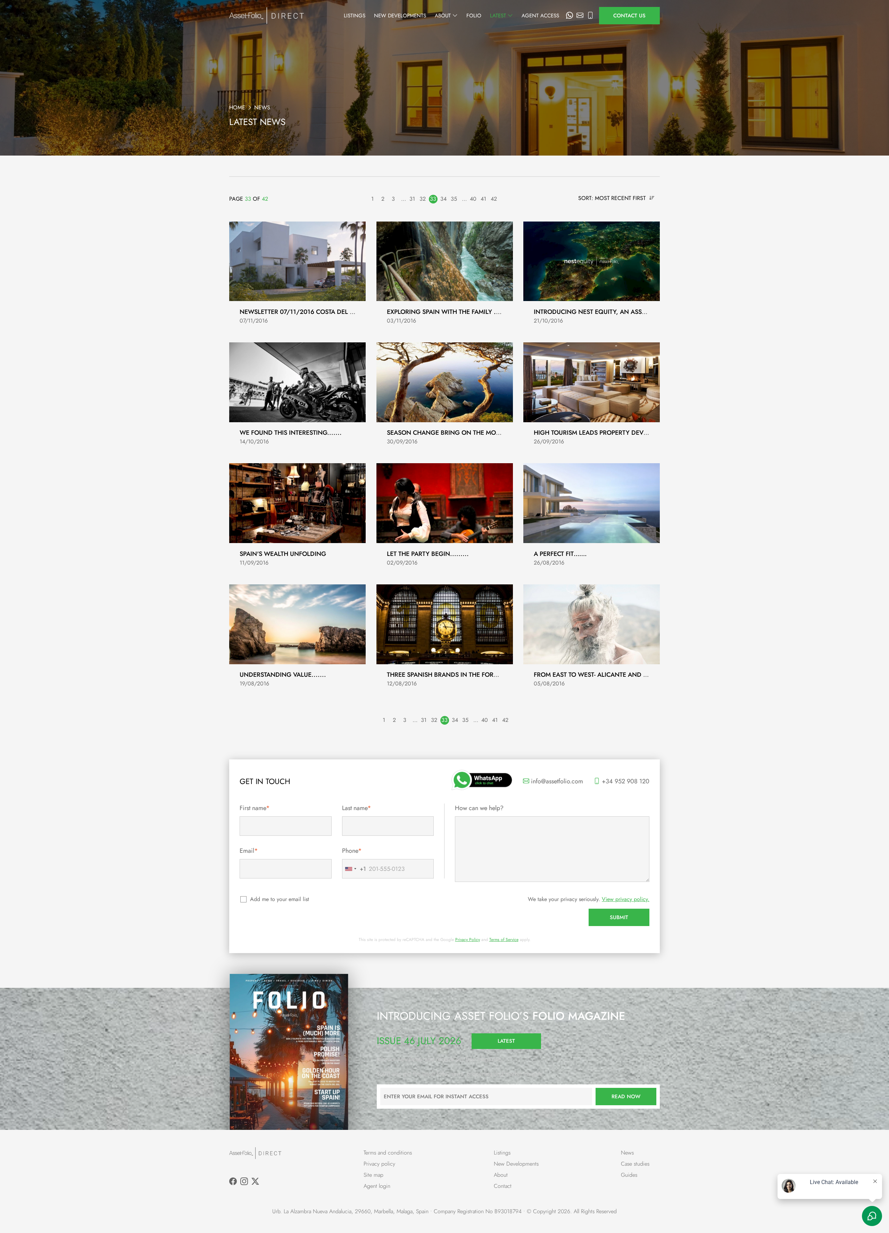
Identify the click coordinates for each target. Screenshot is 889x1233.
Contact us (629, 15)
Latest (499, 15)
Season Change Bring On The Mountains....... (461, 432)
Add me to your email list (279, 899)
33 (433, 199)
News (627, 1153)
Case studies (635, 1164)
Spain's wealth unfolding (283, 553)
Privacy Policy (467, 939)
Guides (629, 1175)
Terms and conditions (388, 1153)
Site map (373, 1175)
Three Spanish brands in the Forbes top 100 (458, 674)
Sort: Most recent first (612, 198)
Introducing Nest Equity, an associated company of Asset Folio (641, 311)
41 (483, 199)
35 (454, 199)
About (443, 15)
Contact (503, 1186)
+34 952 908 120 (624, 781)
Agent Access (540, 15)
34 (443, 199)
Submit (619, 917)
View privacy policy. (625, 899)
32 (422, 199)
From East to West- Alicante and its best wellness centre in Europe (646, 674)
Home (237, 107)
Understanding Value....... (283, 674)
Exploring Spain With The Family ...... (446, 311)
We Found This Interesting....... (291, 432)
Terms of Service (503, 939)
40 (473, 199)
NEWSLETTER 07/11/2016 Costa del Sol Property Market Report (341, 311)
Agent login (377, 1186)
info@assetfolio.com (556, 781)
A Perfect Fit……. (560, 553)
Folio (473, 15)
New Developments (400, 15)
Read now (626, 1096)
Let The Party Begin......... (428, 553)
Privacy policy (379, 1164)
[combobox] (354, 868)
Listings (354, 15)
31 (412, 199)
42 (494, 199)
